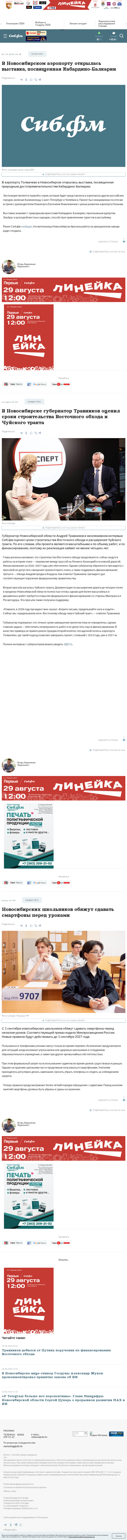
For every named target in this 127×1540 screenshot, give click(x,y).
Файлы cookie (9, 1491)
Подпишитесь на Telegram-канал (65, 174)
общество (34, 402)
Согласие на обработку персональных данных (25, 1487)
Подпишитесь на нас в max (109, 251)
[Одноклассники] (26, 79)
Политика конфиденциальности (18, 1484)
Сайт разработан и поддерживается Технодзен (25, 1517)
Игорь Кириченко (26, 265)
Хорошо (118, 1536)
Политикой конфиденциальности (81, 1537)
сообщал (26, 226)
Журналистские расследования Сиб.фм (106, 23)
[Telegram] (40, 79)
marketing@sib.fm (12, 1446)
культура (37, 54)
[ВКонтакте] (21, 79)
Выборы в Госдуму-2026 (42, 23)
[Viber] (35, 79)
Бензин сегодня (78, 23)
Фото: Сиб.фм (8, 523)
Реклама (8, 1430)
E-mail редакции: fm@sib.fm (16, 1506)
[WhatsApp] (30, 79)
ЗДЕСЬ (68, 644)
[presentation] (0, 23)
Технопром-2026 (15, 23)
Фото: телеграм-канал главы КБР (18, 169)
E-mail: (39, 1436)
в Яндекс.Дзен (10, 1529)
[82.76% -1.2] (36, 33)
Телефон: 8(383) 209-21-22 (13, 1436)
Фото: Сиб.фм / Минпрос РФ (15, 1015)
